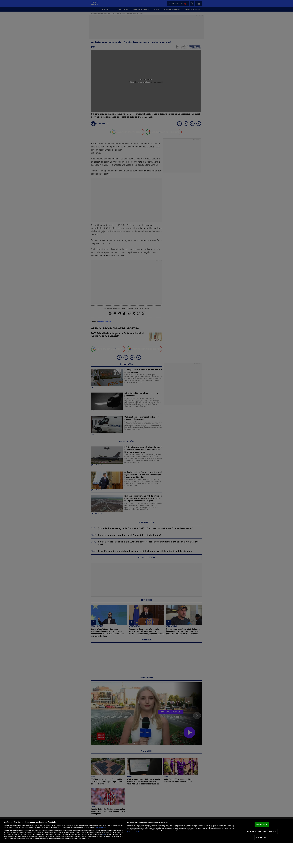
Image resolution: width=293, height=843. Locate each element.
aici (103, 834)
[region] (146, 831)
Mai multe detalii (101, 827)
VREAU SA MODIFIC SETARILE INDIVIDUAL (261, 831)
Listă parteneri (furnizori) (134, 832)
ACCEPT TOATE (261, 824)
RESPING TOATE (261, 837)
